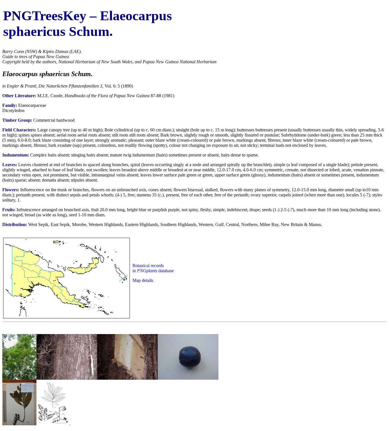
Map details (142, 280)
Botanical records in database (153, 268)
